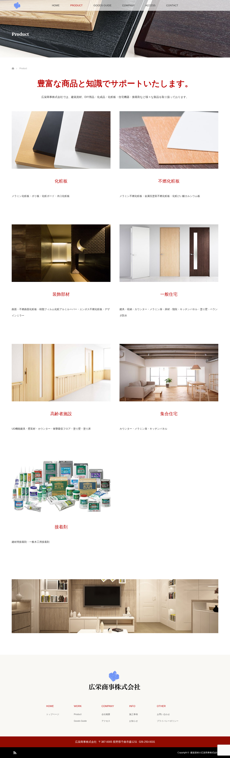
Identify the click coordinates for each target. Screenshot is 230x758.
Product (77, 714)
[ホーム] (13, 64)
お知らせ (133, 721)
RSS (14, 752)
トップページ (52, 714)
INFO (132, 706)
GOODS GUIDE (102, 5)
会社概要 (106, 714)
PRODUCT (76, 5)
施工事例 (133, 714)
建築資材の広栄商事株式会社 (204, 752)
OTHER (161, 706)
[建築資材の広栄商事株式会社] (115, 687)
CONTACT (172, 5)
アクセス (106, 721)
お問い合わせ (163, 714)
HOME (55, 5)
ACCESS (150, 5)
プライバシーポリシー (167, 721)
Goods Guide (80, 721)
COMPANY (128, 5)
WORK (78, 706)
